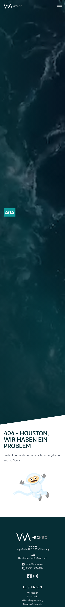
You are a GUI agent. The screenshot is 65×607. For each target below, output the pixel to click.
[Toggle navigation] (59, 6)
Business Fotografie (32, 604)
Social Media (32, 596)
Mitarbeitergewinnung (32, 600)
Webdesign (32, 592)
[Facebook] (29, 576)
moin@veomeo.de (35, 564)
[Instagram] (35, 576)
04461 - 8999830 (34, 567)
